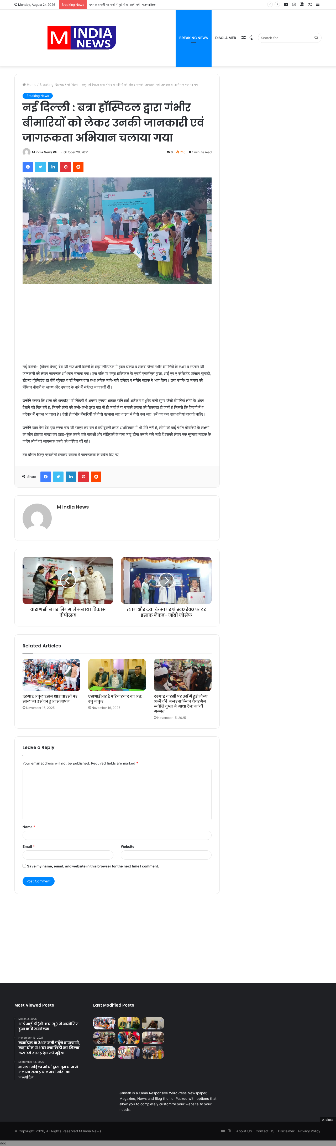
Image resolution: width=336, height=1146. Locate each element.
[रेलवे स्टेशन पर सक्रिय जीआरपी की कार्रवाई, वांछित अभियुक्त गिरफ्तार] (153, 1038)
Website (127, 846)
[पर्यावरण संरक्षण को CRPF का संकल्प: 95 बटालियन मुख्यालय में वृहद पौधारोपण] (104, 1052)
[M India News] (81, 38)
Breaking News (193, 38)
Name (29, 827)
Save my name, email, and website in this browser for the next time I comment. (93, 866)
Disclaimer (225, 38)
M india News (42, 152)
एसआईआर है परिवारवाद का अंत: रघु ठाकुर (115, 699)
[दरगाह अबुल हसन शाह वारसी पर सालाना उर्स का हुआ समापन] (51, 675)
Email (29, 846)
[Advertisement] (117, 324)
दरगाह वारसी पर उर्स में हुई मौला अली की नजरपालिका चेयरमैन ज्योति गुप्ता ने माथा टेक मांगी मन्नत (149, 4)
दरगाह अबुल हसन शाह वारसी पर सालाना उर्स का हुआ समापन (50, 699)
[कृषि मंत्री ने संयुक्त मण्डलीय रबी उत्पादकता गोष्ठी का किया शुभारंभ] (153, 1052)
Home (31, 84)
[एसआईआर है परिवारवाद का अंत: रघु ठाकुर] (117, 675)
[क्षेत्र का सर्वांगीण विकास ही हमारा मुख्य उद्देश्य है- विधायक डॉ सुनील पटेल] (129, 1052)
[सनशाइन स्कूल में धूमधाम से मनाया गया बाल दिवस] (129, 1038)
